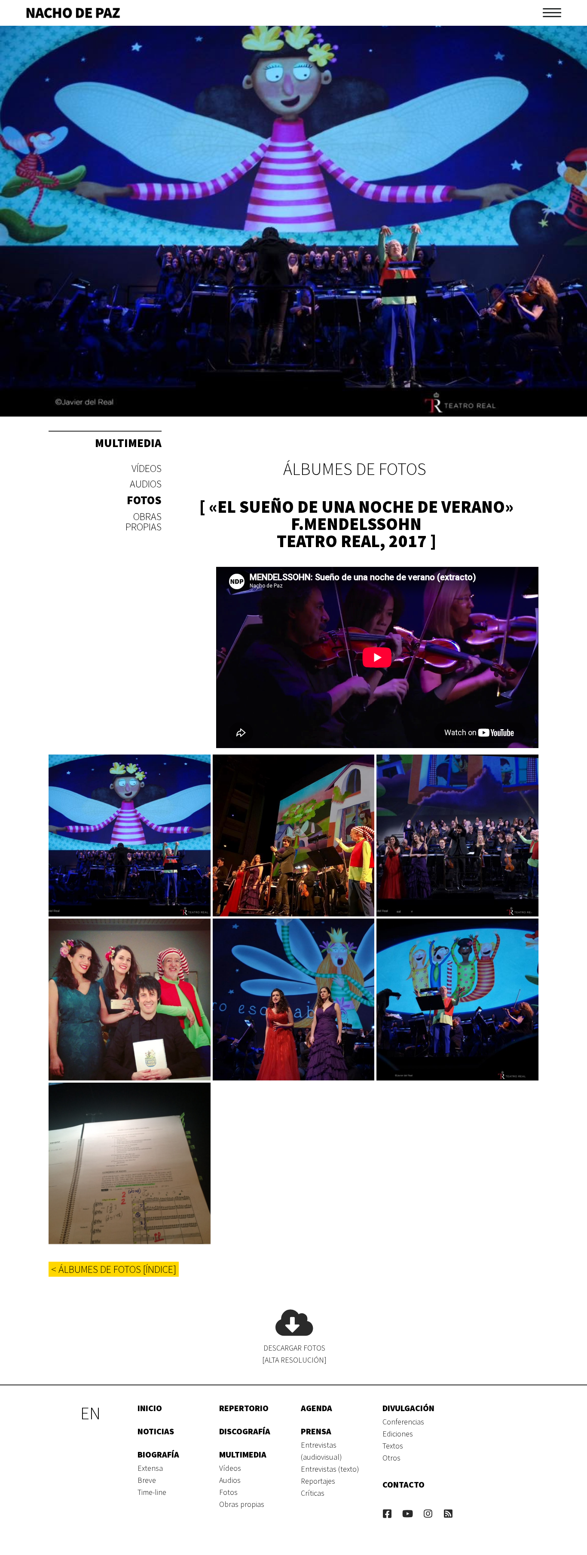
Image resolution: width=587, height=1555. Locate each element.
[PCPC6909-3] (130, 835)
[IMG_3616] (294, 835)
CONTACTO (403, 1484)
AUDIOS (146, 483)
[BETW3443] (457, 835)
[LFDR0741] (294, 999)
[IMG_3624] (130, 1164)
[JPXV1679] (457, 999)
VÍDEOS (146, 468)
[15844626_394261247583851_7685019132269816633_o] (130, 999)
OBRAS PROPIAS (143, 521)
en (90, 1413)
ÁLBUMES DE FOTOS (354, 469)
